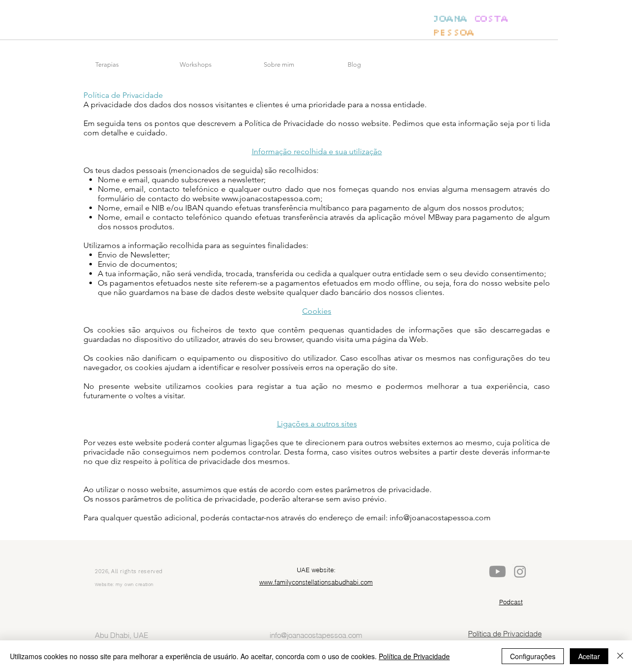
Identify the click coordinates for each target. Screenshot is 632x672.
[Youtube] (497, 571)
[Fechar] (620, 656)
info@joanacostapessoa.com (440, 517)
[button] (132, 64)
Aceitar (589, 656)
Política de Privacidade (414, 656)
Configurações (532, 656)
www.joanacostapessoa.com (271, 198)
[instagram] (520, 572)
